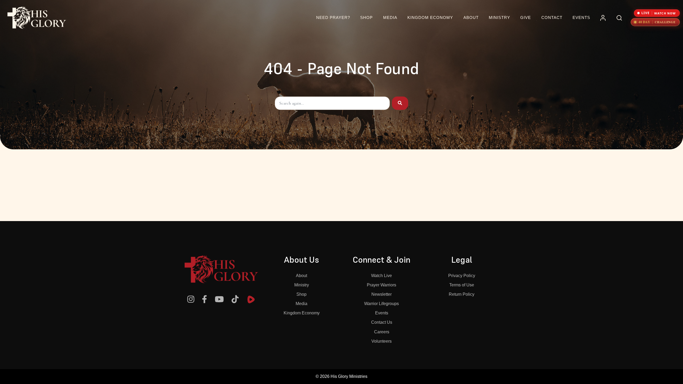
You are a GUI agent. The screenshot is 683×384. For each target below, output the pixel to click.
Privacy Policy (461, 275)
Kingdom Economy (302, 313)
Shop (366, 17)
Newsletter (381, 294)
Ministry (301, 285)
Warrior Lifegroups (381, 303)
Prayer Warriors (381, 285)
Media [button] (390, 17)
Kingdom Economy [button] (430, 17)
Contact (551, 17)
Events (581, 17)
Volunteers (381, 341)
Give (525, 17)
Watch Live (381, 275)
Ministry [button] (499, 17)
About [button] (471, 17)
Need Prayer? (333, 17)
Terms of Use (461, 285)
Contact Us (381, 322)
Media (301, 303)
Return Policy (461, 294)
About (301, 275)
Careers (381, 332)
